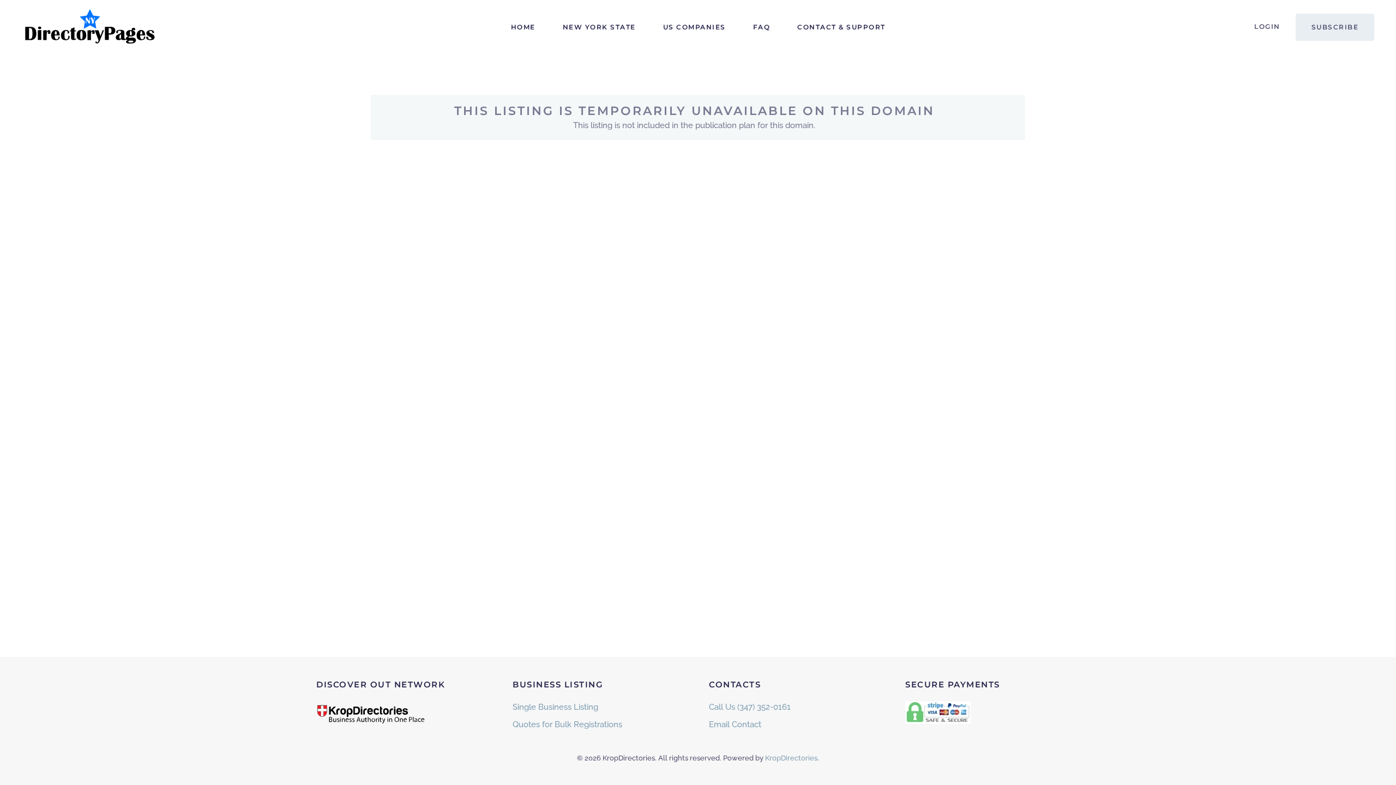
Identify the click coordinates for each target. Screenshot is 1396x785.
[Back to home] (90, 27)
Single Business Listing (555, 707)
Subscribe (1335, 27)
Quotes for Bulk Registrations (567, 724)
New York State (599, 27)
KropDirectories (791, 758)
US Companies (694, 27)
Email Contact (735, 724)
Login (1267, 26)
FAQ (762, 27)
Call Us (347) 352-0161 (750, 707)
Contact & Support (841, 27)
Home (523, 27)
